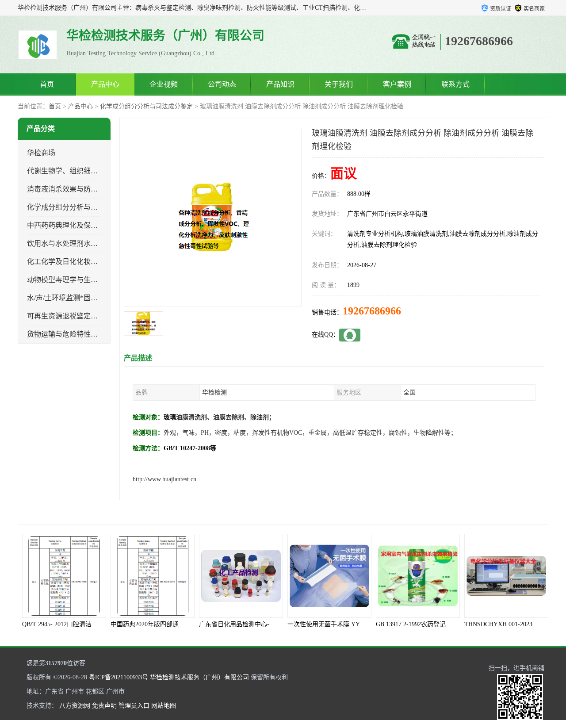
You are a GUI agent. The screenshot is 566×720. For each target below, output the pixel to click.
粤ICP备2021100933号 (118, 677)
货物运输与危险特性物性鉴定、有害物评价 (94, 334)
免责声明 (104, 705)
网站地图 (163, 705)
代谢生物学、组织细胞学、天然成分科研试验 (97, 171)
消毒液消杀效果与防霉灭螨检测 (76, 189)
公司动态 (222, 84)
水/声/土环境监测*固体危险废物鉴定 (83, 298)
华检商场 (41, 153)
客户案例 (397, 84)
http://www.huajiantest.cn (164, 479)
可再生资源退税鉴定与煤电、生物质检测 (90, 316)
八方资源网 (74, 705)
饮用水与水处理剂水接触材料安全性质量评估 (97, 243)
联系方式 (455, 84)
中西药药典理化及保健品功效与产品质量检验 (97, 225)
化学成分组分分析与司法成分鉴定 (146, 106)
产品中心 (105, 84)
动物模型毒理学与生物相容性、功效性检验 (94, 279)
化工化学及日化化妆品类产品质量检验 (87, 261)
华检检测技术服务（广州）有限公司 (199, 677)
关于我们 (339, 84)
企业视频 (163, 84)
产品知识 (280, 84)
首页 (47, 84)
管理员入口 (134, 705)
